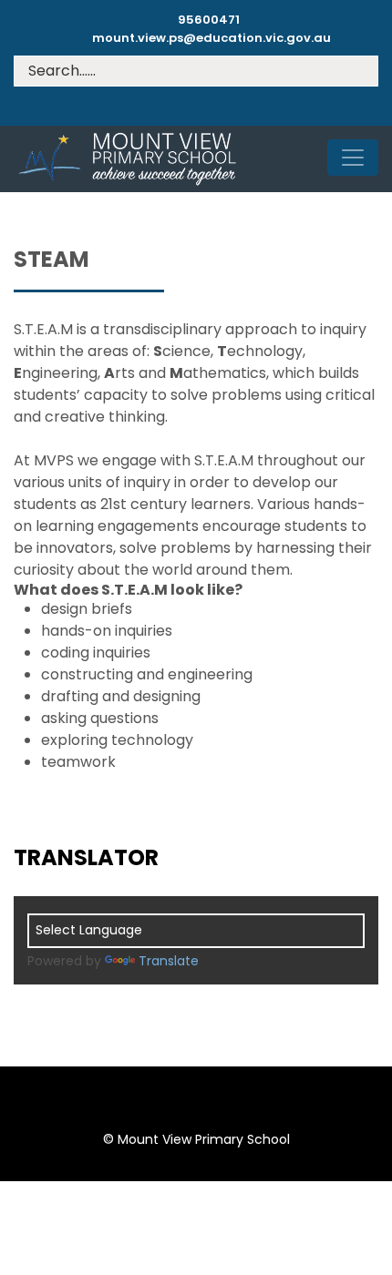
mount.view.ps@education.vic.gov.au (211, 37)
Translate (169, 961)
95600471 (209, 19)
